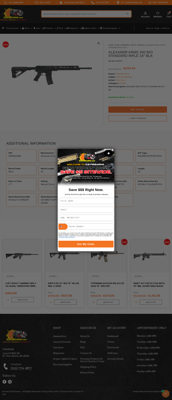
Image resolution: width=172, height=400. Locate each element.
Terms (72, 237)
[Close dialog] (108, 153)
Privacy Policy (64, 237)
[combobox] (63, 227)
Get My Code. (86, 244)
